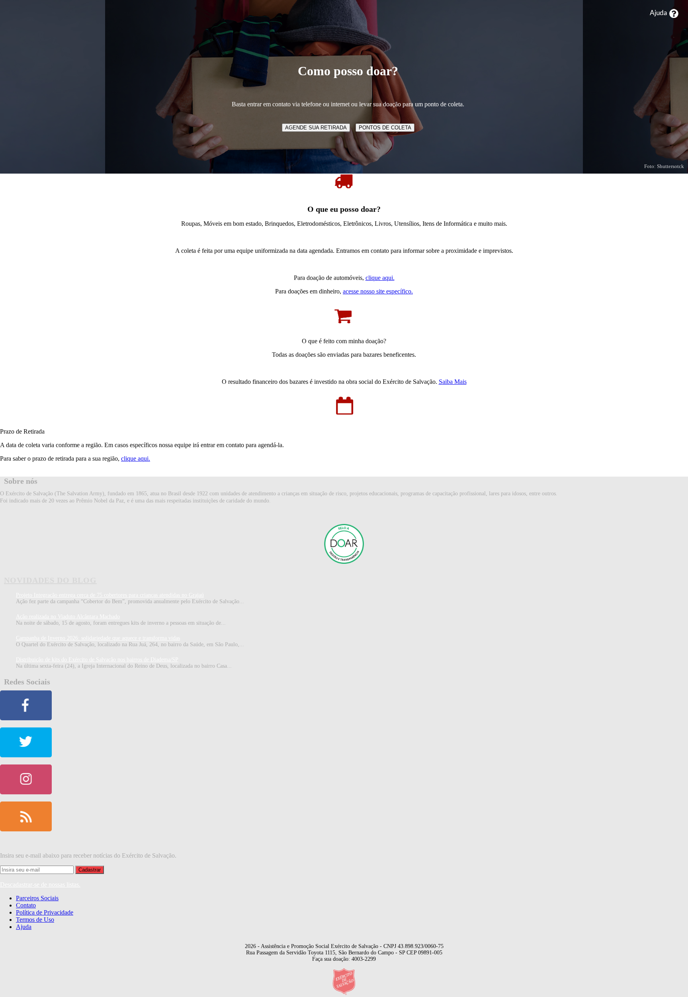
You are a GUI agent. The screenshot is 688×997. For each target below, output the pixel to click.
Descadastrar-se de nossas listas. (40, 884)
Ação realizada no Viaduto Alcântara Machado (68, 617)
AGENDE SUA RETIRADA (316, 128)
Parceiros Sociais (37, 898)
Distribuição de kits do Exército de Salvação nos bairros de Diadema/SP (97, 660)
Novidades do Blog (50, 580)
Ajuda (23, 926)
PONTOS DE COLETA (385, 128)
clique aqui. (380, 277)
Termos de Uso (35, 919)
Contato (26, 905)
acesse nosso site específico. (378, 291)
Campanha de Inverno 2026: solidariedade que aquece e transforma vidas (98, 638)
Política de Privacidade (44, 912)
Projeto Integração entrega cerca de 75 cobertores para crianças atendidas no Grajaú (110, 595)
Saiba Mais (453, 381)
